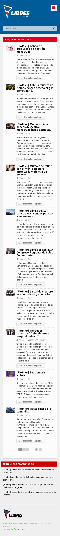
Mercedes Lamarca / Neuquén (30, 340)
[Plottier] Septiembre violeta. (30, 374)
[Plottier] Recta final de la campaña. (33, 410)
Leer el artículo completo (30, 78)
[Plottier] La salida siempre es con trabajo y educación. (34, 293)
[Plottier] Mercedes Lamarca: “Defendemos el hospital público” (33, 333)
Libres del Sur (23, 55)
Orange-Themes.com (21, 529)
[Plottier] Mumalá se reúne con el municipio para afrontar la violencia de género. (34, 170)
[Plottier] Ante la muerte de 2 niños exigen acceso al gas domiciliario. (35, 87)
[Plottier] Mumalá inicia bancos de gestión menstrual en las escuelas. (33, 127)
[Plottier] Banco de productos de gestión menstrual (30, 48)
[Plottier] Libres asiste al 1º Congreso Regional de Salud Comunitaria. (34, 252)
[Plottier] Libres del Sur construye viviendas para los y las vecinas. (35, 213)
